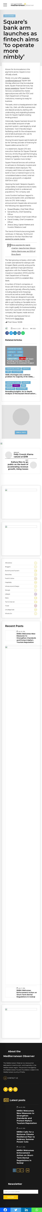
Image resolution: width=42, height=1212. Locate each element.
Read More (19, 319)
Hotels (20, 352)
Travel (20, 606)
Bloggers (20, 567)
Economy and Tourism (14, 349)
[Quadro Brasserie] (21, 527)
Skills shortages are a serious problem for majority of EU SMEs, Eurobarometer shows (19, 377)
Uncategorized (21, 609)
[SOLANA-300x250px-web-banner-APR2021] (21, 490)
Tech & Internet (9, 16)
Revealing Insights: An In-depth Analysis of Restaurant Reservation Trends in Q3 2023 (20, 394)
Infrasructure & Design (20, 586)
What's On (20, 613)
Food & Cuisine (20, 578)
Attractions (20, 563)
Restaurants (18, 355)
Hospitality (11, 352)
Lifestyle (16, 385)
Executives (20, 574)
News (9, 355)
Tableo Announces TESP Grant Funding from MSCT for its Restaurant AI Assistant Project (20, 361)
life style (20, 590)
